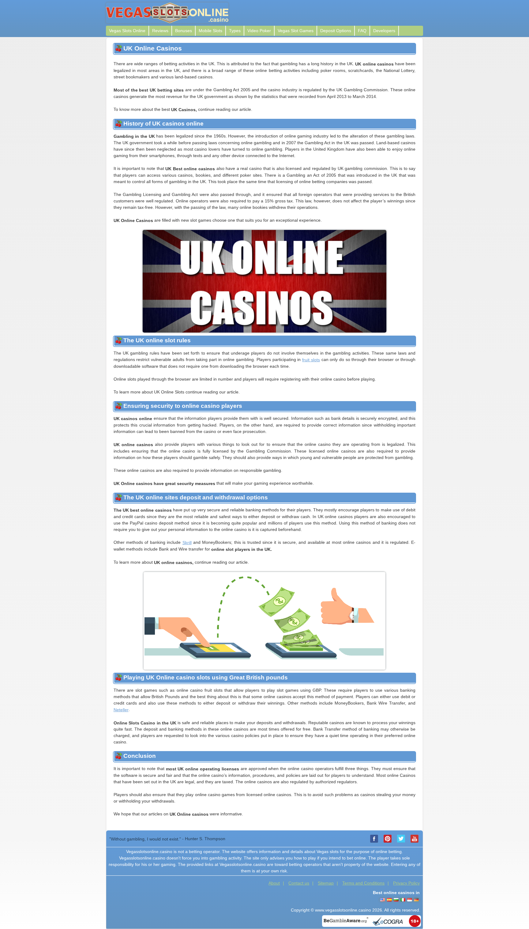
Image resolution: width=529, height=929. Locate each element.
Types (235, 30)
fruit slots (311, 359)
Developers (384, 30)
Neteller (121, 709)
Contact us (298, 883)
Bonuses (183, 30)
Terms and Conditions (363, 883)
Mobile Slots (210, 30)
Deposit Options (335, 30)
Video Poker (259, 30)
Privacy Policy (406, 883)
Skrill (187, 542)
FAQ (362, 30)
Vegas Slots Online (127, 30)
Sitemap (326, 883)
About (274, 883)
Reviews (160, 30)
